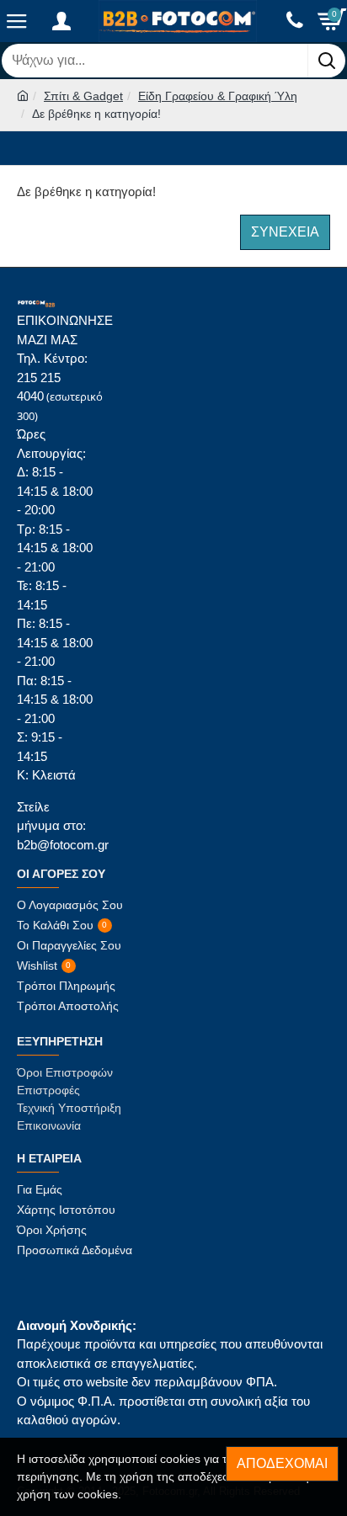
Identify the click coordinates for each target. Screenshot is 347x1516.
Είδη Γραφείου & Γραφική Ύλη (217, 96)
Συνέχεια (285, 232)
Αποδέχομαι (282, 1463)
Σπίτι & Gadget (83, 96)
